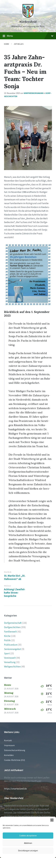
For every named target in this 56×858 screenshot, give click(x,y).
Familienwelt (10, 631)
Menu (10, 35)
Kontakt (8, 740)
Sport (7, 653)
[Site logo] (28, 16)
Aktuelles (19, 44)
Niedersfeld (28, 22)
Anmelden (9, 755)
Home (6, 44)
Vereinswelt (10, 657)
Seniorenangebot (12, 649)
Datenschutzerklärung (14, 750)
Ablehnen (28, 843)
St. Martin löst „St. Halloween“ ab (14, 577)
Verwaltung (9, 662)
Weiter (7, 586)
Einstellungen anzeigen (28, 850)
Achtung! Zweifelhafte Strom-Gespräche (14, 592)
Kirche (7, 635)
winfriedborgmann (33, 93)
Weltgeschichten (12, 666)
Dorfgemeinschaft (12, 622)
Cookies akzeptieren (28, 835)
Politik (7, 640)
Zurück (7, 572)
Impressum (9, 745)
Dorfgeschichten (12, 627)
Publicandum (10, 644)
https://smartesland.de (15, 788)
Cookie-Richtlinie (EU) (14, 760)
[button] (52, 820)
